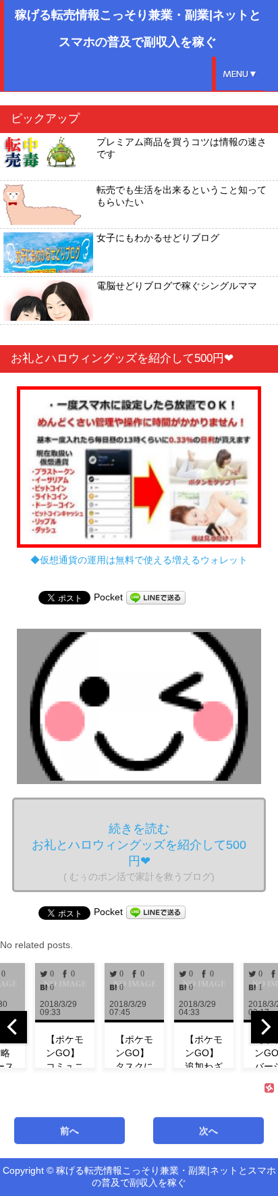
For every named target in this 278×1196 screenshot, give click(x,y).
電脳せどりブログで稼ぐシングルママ (176, 285)
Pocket (108, 597)
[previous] (13, 1027)
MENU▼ (240, 74)
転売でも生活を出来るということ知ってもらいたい (181, 195)
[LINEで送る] (156, 597)
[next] (264, 1027)
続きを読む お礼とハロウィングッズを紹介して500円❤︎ (139, 852)
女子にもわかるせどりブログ (157, 237)
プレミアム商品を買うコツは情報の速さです (181, 147)
